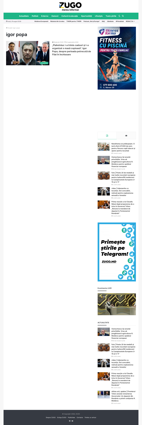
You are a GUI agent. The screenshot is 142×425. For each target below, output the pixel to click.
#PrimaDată (120, 21)
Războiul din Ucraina (57, 21)
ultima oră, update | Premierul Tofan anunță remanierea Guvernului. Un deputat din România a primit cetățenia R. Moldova (123, 396)
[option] (70, 6)
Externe (44, 16)
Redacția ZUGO (59, 42)
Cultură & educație (69, 16)
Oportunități (86, 16)
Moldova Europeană (41, 21)
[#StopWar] (70, 6)
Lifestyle (99, 16)
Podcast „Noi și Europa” (92, 21)
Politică (35, 16)
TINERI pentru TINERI (73, 21)
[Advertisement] (117, 110)
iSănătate (110, 21)
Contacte (80, 417)
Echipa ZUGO (61, 417)
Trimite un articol (90, 417)
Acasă (9, 28)
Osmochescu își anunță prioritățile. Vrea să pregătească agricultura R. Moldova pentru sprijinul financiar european (122, 161)
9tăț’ (103, 21)
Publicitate (71, 417)
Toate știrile (111, 16)
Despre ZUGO (51, 417)
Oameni (54, 16)
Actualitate (24, 16)
